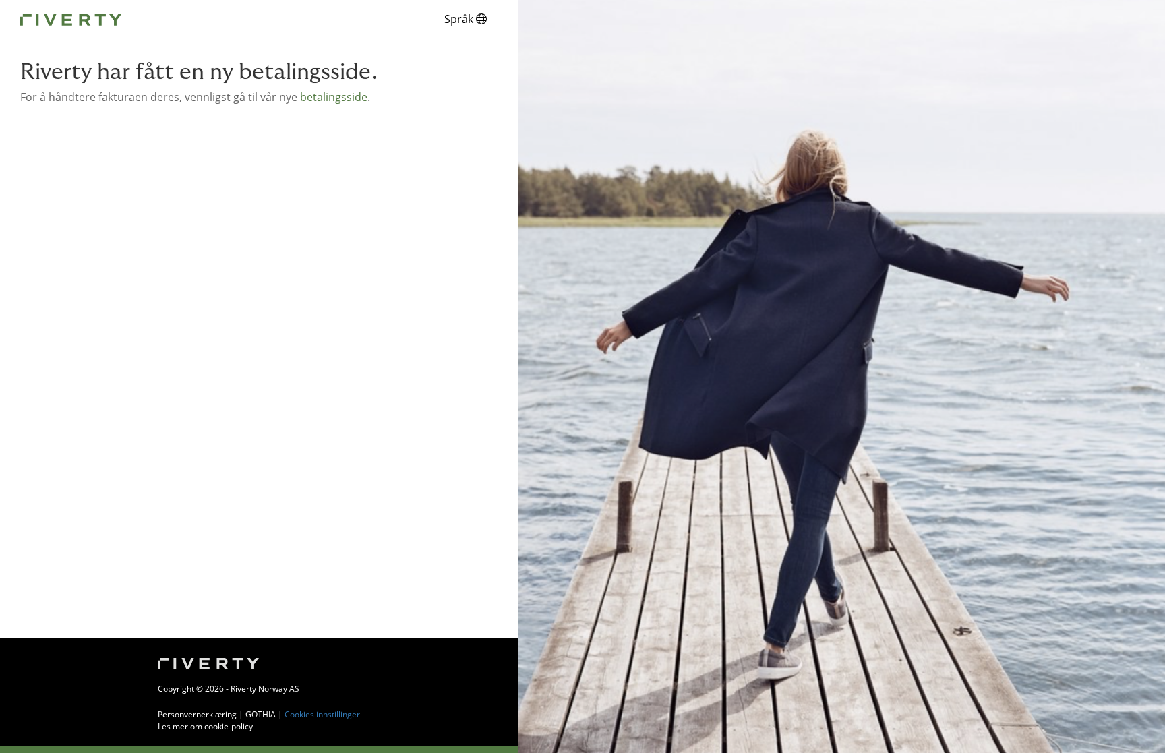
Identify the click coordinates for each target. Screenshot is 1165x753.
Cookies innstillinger (322, 714)
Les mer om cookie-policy (205, 726)
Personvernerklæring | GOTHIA (217, 714)
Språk (460, 18)
